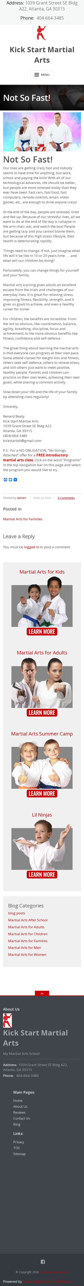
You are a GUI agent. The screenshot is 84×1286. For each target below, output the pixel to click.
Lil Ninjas (42, 814)
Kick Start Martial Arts (54, 1272)
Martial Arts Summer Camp (42, 733)
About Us (20, 1106)
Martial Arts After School (28, 920)
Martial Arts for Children (28, 934)
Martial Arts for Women (27, 954)
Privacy (18, 1142)
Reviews (19, 1112)
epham (21, 498)
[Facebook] (43, 1261)
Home (17, 1100)
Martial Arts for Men (24, 947)
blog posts (16, 913)
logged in (31, 547)
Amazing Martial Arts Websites (47, 1281)
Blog (16, 1124)
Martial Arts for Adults (42, 652)
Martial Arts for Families (22, 519)
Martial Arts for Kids (42, 571)
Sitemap (19, 1154)
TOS (16, 1148)
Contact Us (21, 1118)
